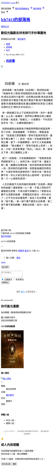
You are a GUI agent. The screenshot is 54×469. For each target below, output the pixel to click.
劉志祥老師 (6, 236)
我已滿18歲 (6, 464)
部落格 (9, 47)
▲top (3, 262)
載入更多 (5, 267)
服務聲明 (27, 434)
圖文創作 (22, 39)
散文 (19, 258)
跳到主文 (5, 26)
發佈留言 (5, 282)
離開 (14, 464)
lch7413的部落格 (15, 19)
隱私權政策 (45, 431)
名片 (8, 50)
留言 (27, 251)
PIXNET (12, 431)
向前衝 (10, 60)
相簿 (8, 44)
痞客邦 (21, 251)
